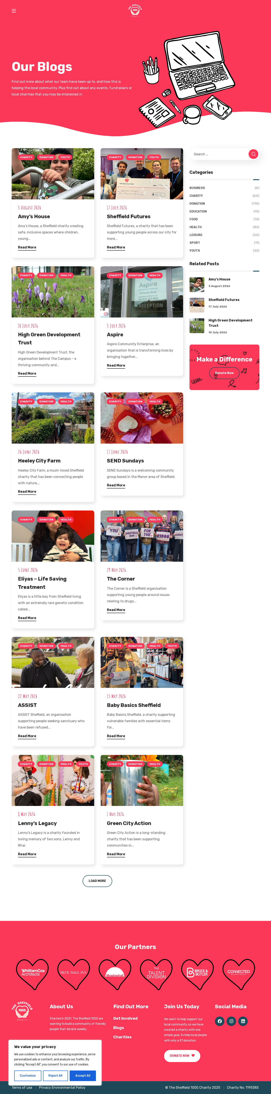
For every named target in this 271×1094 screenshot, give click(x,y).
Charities (122, 1037)
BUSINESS (224, 188)
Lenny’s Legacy (37, 823)
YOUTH (65, 157)
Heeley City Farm (39, 461)
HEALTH (66, 275)
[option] (32, 974)
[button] (182, 1056)
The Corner (121, 579)
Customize (28, 1075)
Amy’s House (34, 216)
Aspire (115, 335)
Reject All (55, 1075)
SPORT (224, 243)
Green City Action (129, 823)
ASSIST (27, 705)
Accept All (82, 1075)
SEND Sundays (125, 461)
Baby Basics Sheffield (134, 705)
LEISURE (224, 235)
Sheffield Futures (129, 216)
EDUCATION (224, 211)
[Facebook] (219, 1021)
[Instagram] (231, 1021)
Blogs (118, 1027)
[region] (55, 1063)
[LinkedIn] (243, 1021)
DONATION (46, 157)
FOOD (224, 219)
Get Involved (125, 1018)
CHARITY (26, 157)
